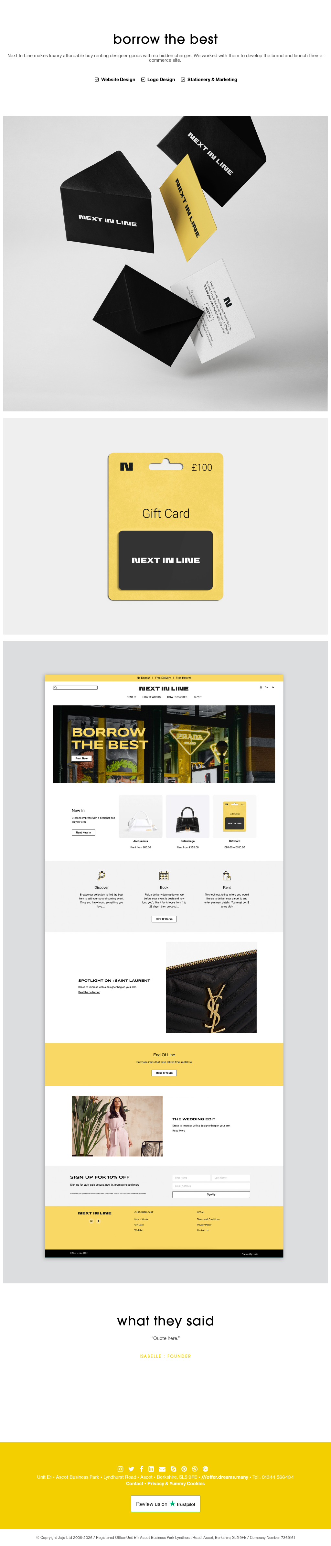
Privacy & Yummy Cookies (176, 1483)
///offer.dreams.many (224, 1477)
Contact (134, 1483)
